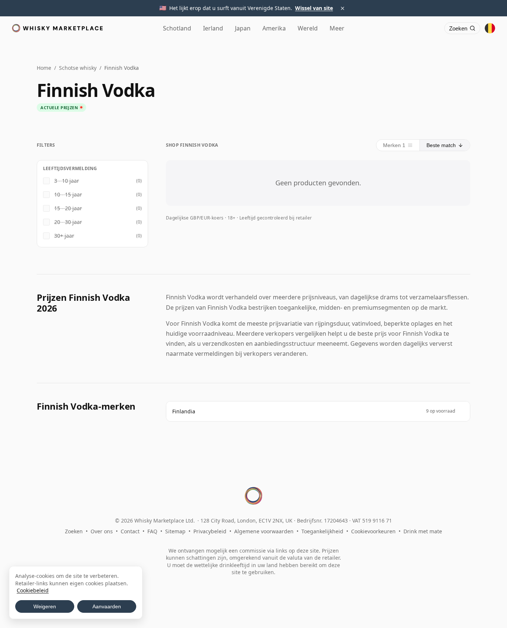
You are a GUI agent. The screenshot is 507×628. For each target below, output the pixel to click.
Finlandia (183, 411)
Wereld (308, 28)
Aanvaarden (106, 606)
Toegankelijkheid (322, 531)
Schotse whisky (78, 67)
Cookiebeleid (33, 590)
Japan (243, 28)
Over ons (102, 531)
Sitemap (175, 531)
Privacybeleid (209, 531)
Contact (130, 531)
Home (44, 67)
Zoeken (74, 531)
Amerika (274, 28)
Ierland (213, 28)
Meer (337, 28)
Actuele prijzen (59, 107)
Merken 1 (394, 145)
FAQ (152, 531)
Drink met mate (422, 531)
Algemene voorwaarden (264, 531)
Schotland (177, 28)
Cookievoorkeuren (373, 531)
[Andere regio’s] (490, 28)
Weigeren (44, 606)
